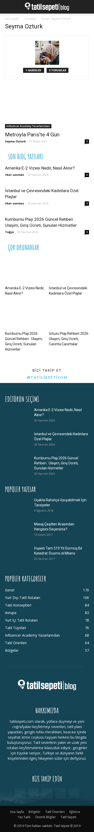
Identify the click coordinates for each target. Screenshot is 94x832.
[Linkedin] (47, 793)
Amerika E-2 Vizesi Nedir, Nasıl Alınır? (40, 168)
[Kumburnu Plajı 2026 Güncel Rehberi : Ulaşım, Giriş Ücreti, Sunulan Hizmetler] (25, 315)
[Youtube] (74, 793)
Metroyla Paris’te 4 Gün (32, 135)
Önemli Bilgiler (45, 817)
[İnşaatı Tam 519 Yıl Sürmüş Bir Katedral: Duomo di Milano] (17, 554)
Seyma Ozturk (15, 141)
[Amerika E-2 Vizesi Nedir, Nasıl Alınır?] (25, 270)
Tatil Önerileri (55, 812)
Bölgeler (35, 812)
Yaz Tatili (24, 817)
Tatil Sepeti (68, 817)
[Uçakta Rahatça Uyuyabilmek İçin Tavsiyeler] (17, 506)
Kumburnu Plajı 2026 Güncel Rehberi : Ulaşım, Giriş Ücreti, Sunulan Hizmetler (56, 463)
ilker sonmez (14, 175)
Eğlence (74, 812)
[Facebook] (20, 793)
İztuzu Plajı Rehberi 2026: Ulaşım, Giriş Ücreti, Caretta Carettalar (69, 338)
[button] (9, 7)
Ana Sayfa (12, 19)
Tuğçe (9, 232)
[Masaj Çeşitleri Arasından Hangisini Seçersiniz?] (17, 530)
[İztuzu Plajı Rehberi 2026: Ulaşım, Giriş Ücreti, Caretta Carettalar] (69, 315)
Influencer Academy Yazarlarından (28, 126)
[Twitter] (61, 793)
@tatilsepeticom (47, 377)
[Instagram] (34, 793)
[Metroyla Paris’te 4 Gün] (47, 107)
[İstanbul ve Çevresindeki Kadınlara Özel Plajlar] (69, 270)
